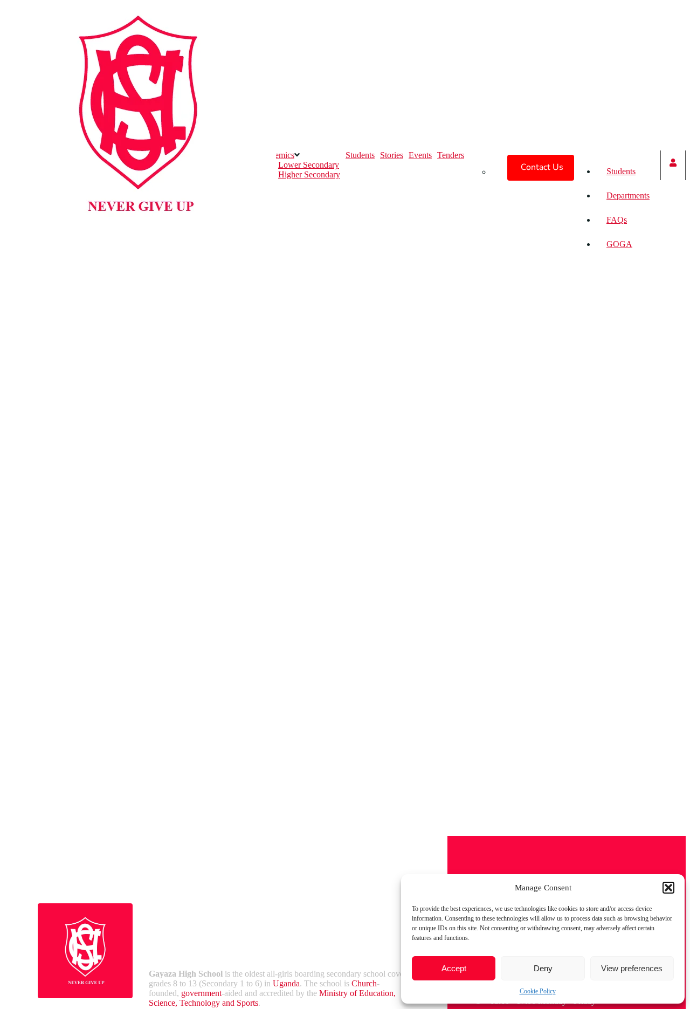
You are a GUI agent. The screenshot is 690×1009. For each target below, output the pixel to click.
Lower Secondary (308, 164)
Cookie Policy (538, 991)
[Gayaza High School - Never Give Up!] (138, 248)
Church (364, 983)
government (201, 993)
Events (420, 155)
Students (621, 171)
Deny (543, 968)
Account (673, 165)
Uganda (286, 983)
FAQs (616, 219)
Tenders (450, 155)
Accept (453, 968)
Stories (391, 155)
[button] (668, 887)
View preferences (632, 968)
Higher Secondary (309, 174)
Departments (628, 195)
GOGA (619, 244)
